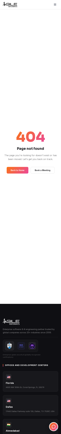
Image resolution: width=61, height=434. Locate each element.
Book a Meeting (42, 170)
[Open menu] (55, 4)
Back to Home (17, 170)
